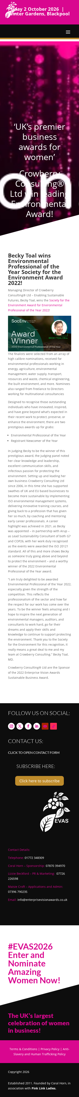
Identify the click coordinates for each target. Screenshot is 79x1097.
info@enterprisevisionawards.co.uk (42, 900)
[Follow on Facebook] (28, 726)
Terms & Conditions (23, 1049)
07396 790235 (17, 892)
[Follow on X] (19, 726)
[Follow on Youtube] (45, 726)
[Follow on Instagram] (11, 726)
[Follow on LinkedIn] (36, 726)
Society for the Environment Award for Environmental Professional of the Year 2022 (39, 305)
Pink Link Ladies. (44, 1088)
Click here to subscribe (39, 780)
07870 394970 (55, 866)
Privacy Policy (50, 1049)
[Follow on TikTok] (53, 726)
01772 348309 (34, 858)
